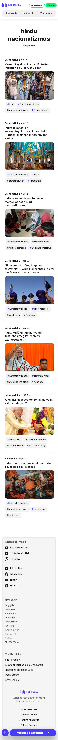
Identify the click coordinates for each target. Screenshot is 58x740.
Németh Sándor (29, 714)
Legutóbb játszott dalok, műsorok (24, 664)
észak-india (13, 315)
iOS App (9, 625)
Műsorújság (11, 621)
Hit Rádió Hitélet (19, 547)
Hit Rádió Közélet (19, 553)
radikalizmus (39, 509)
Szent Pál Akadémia (29, 720)
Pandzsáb (29, 315)
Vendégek (46, 13)
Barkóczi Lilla (12, 59)
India (10, 104)
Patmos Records (29, 725)
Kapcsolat (10, 633)
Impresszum (12, 674)
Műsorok (28, 13)
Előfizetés (51, 5)
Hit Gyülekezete (29, 709)
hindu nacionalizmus (17, 110)
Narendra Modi (40, 110)
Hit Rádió (10, 458)
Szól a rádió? (12, 659)
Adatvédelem (12, 679)
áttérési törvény (15, 180)
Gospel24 (10, 617)
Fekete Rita (16, 568)
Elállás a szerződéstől (12, 640)
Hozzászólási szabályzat (19, 669)
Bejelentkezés (37, 5)
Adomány (37, 382)
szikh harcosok (40, 308)
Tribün (13, 579)
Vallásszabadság (36, 445)
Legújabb (11, 13)
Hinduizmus (34, 180)
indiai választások (16, 248)
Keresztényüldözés (28, 104)
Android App (12, 629)
